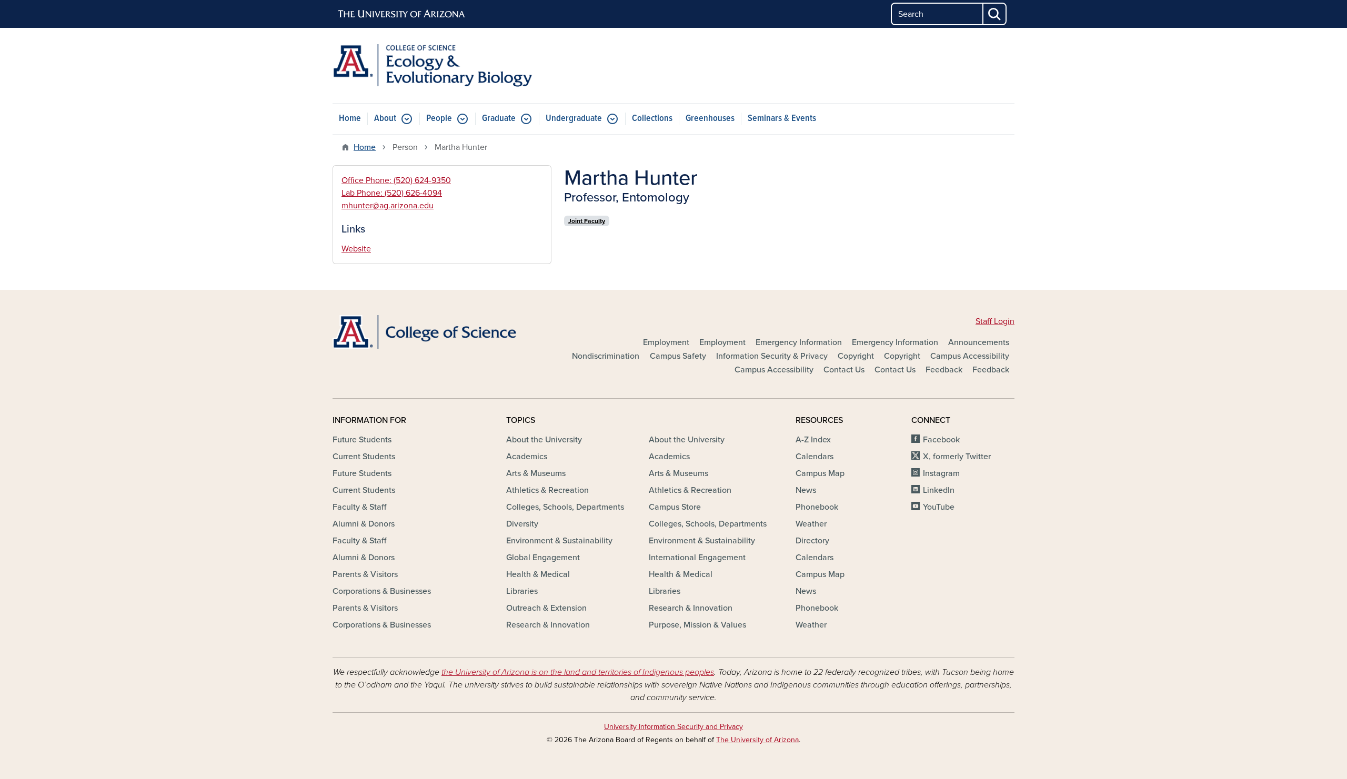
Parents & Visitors (365, 574)
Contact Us (844, 370)
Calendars (814, 456)
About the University (544, 439)
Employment (666, 342)
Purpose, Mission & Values (697, 625)
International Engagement (697, 557)
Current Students (364, 456)
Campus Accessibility (969, 356)
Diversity (522, 524)
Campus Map (820, 473)
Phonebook (817, 507)
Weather (811, 524)
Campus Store (675, 507)
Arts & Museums (536, 473)
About (385, 119)
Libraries (522, 591)
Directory (812, 540)
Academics (526, 456)
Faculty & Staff (359, 507)
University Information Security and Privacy (673, 726)
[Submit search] (995, 14)
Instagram (941, 473)
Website (356, 249)
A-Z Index (813, 439)
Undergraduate (574, 119)
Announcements (978, 342)
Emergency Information (799, 342)
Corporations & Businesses (382, 591)
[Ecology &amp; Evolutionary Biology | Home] (442, 65)
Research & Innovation (548, 625)
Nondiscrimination (605, 356)
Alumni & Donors (364, 524)
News (806, 490)
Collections (652, 119)
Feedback (944, 370)
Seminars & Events (782, 119)
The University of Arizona (757, 739)
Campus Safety (678, 356)
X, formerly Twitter (957, 456)
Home (350, 119)
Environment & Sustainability (559, 540)
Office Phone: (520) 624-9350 (396, 180)
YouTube (938, 507)
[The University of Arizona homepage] (402, 14)
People (439, 119)
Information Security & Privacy (772, 356)
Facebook (941, 439)
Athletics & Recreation (547, 490)
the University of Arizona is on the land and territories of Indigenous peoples (577, 672)
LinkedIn (938, 490)
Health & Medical (538, 574)
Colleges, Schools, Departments (565, 507)
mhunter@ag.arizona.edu (387, 205)
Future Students (362, 439)
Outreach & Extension (546, 608)
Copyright (856, 356)
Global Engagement (543, 557)
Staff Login (995, 321)
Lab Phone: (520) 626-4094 (391, 193)
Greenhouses (710, 119)
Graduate (499, 119)
